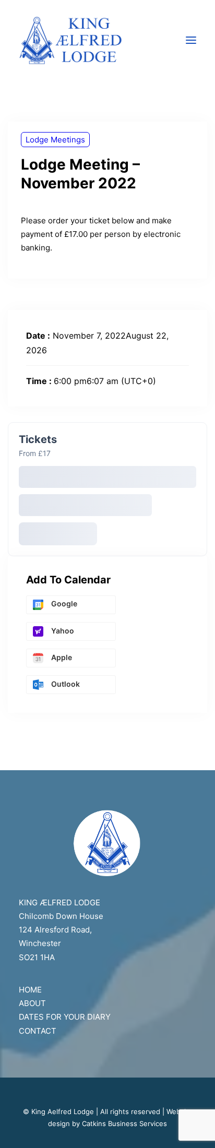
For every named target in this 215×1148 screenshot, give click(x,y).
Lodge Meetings (55, 140)
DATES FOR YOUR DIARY (65, 1017)
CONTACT (37, 1031)
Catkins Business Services (124, 1123)
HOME (30, 990)
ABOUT (32, 1003)
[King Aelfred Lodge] (107, 40)
